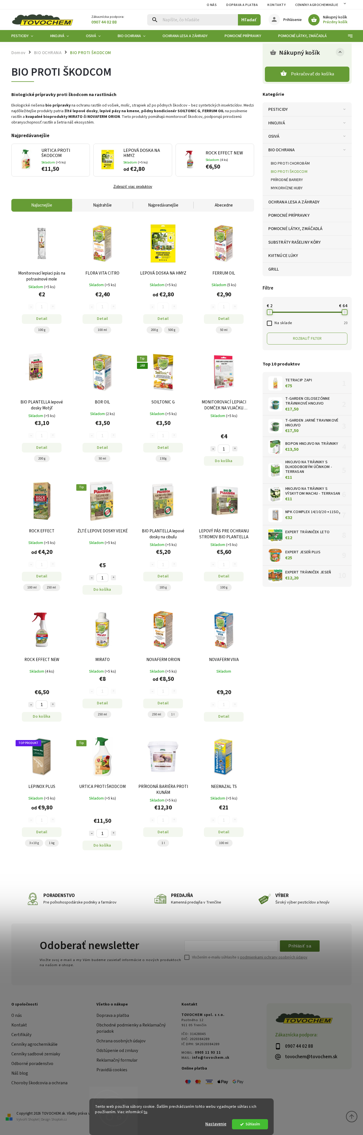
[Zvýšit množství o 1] (234, 448)
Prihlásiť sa (299, 945)
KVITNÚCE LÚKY (283, 255)
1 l (172, 714)
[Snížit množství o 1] (213, 448)
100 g (41, 330)
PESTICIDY (278, 109)
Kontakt (19, 1025)
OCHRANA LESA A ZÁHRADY (294, 202)
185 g (163, 587)
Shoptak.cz (59, 1119)
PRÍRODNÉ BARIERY (287, 180)
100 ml (102, 330)
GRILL (273, 269)
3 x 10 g (34, 843)
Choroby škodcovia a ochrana (39, 1083)
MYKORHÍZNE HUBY (287, 188)
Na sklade (311, 323)
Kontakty (276, 5)
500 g (171, 330)
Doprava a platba (242, 5)
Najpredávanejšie (163, 205)
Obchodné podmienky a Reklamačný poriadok (131, 1028)
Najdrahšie (102, 205)
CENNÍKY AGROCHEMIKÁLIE (316, 5)
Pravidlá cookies (111, 1070)
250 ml (51, 587)
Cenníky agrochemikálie (34, 1044)
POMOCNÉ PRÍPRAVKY (289, 215)
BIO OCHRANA (281, 150)
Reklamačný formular (117, 1060)
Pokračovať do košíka (312, 74)
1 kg (51, 843)
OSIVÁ (274, 136)
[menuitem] (26, 36)
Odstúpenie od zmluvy (117, 1050)
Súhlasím (253, 1124)
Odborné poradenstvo (32, 1063)
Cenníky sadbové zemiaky (35, 1054)
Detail (41, 319)
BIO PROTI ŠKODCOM (289, 172)
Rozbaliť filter (307, 338)
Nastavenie (215, 1124)
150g (163, 458)
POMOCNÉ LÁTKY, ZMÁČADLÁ (295, 229)
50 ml (223, 330)
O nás (212, 5)
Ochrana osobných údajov (120, 1041)
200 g (154, 330)
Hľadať (249, 19)
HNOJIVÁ (276, 123)
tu (145, 1112)
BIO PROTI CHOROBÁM (290, 163)
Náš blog (19, 1073)
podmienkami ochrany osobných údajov (273, 957)
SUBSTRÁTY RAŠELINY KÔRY (294, 242)
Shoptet (33, 1119)
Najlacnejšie (41, 205)
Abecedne (224, 205)
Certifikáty (21, 1035)
